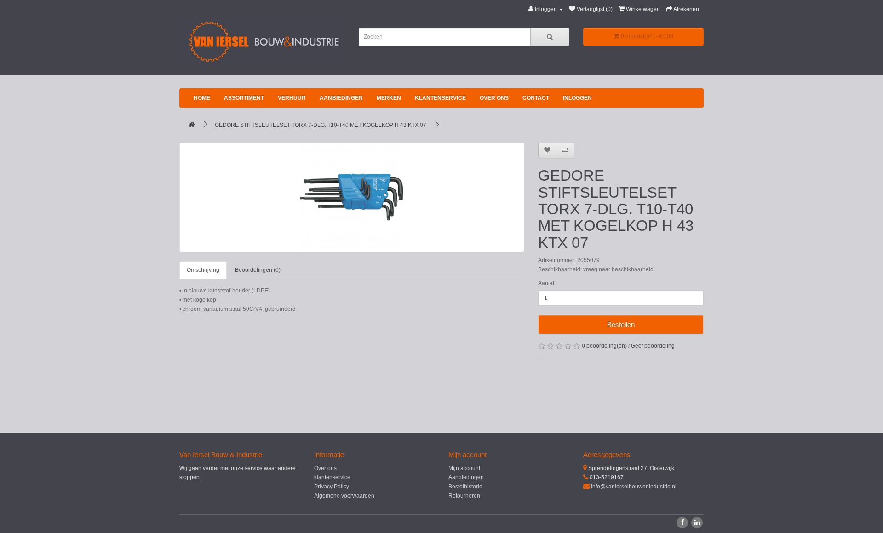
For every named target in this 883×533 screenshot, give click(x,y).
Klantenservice (440, 98)
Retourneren (464, 496)
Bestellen (621, 324)
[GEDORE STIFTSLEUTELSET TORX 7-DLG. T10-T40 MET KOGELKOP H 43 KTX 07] (351, 197)
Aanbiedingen (341, 98)
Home (202, 98)
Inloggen (577, 98)
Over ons (494, 98)
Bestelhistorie (465, 486)
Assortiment (244, 98)
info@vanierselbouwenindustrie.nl (634, 486)
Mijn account (464, 468)
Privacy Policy (331, 486)
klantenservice (332, 477)
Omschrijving (203, 270)
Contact (535, 98)
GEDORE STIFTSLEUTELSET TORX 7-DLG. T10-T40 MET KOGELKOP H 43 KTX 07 (320, 125)
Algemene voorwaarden (344, 496)
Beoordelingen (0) (258, 270)
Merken (389, 98)
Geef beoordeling (653, 346)
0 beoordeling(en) (604, 346)
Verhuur (292, 98)
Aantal (546, 283)
